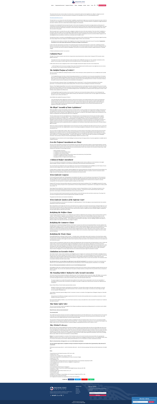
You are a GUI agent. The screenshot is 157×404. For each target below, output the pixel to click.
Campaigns (80, 5)
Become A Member (102, 5)
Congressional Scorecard (59, 5)
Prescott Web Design (81, 402)
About (52, 5)
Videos (76, 5)
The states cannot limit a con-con (56, 17)
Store (92, 5)
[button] (53, 5)
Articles (84, 5)
